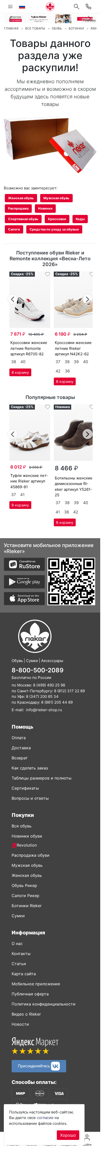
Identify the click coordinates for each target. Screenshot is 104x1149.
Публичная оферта (30, 993)
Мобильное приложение (36, 983)
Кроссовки (57, 219)
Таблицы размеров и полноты (41, 778)
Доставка (21, 747)
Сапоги (14, 229)
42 (58, 371)
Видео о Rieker (26, 1014)
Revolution (27, 845)
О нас (17, 943)
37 (58, 361)
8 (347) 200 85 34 (42, 696)
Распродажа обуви (30, 855)
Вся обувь (22, 825)
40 (22, 361)
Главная (11, 28)
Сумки (18, 915)
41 (22, 494)
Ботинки (76, 28)
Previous (13, 298)
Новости (20, 1024)
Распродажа (18, 208)
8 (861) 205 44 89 (57, 702)
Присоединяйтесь (34, 1065)
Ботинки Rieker (27, 905)
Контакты (21, 953)
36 (67, 371)
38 (13, 361)
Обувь (57, 28)
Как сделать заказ (30, 767)
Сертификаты (25, 788)
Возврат (20, 757)
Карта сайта (24, 973)
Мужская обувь (56, 198)
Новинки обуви (27, 836)
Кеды (80, 219)
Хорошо (68, 1135)
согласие (45, 1117)
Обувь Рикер (24, 885)
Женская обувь (21, 198)
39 (76, 361)
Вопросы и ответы (30, 798)
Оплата (19, 737)
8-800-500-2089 (38, 670)
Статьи (19, 963)
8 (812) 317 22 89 (69, 690)
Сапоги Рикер (25, 895)
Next (88, 298)
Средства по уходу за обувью (54, 229)
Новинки (45, 208)
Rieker (96, 28)
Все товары (35, 28)
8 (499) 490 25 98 (49, 685)
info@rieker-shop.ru (44, 709)
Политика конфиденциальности (43, 1004)
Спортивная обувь (23, 219)
